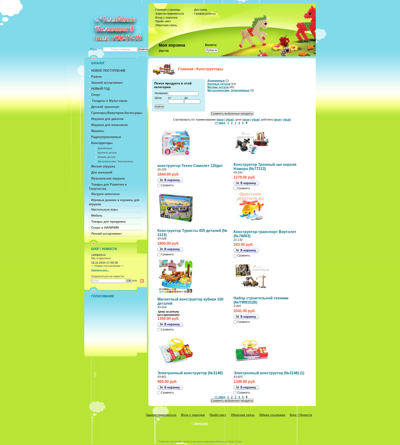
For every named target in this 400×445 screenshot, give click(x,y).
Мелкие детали (106, 157)
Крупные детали (107, 152)
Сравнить (167, 185)
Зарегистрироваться (169, 13)
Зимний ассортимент (107, 82)
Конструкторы (101, 143)
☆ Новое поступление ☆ (107, 266)
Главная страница (167, 9)
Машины (97, 131)
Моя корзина (172, 45)
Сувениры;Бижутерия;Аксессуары (116, 113)
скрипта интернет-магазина (199, 441)
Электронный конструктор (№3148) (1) (269, 373)
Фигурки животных (105, 194)
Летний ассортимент (106, 233)
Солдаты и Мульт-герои (109, 100)
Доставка (200, 9)
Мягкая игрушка (103, 166)
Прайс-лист (163, 21)
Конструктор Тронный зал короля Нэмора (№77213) (265, 167)
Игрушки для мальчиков (109, 125)
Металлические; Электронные (115, 161)
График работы (205, 13)
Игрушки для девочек (107, 119)
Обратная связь (166, 25)
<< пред (220, 123)
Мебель (97, 215)
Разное (96, 76)
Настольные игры (104, 209)
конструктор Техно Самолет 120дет (190, 166)
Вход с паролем (166, 17)
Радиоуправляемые (106, 137)
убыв (229, 119)
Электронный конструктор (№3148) (190, 373)
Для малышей (101, 172)
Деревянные (105, 148)
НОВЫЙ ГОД (100, 88)
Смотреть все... (100, 270)
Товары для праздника (108, 221)
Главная (185, 69)
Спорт (95, 94)
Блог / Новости (301, 415)
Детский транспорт (105, 107)
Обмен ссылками (272, 415)
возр (220, 119)
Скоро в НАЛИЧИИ (105, 227)
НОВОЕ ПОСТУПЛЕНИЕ (108, 70)
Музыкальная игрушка (108, 178)
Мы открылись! (101, 258)
